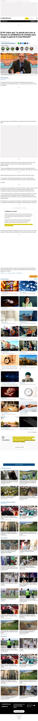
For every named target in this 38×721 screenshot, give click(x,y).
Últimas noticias (4, 636)
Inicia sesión (31, 18)
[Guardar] (29, 43)
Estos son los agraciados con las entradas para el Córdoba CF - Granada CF (27, 517)
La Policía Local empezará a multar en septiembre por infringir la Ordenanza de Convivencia (9, 533)
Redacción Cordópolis (4, 77)
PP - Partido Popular (19, 273)
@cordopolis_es (3, 79)
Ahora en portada (4, 537)
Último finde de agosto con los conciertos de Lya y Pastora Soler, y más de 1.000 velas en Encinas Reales (28, 584)
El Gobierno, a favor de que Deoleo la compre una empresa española (8, 497)
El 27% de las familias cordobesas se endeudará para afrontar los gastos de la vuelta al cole (27, 567)
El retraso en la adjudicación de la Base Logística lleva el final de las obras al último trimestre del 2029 (9, 551)
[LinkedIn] (27, 43)
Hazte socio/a (26, 18)
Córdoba (13, 273)
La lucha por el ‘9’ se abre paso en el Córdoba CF (8, 599)
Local (6, 273)
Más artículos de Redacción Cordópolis (8, 502)
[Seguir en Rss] (30, 706)
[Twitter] (25, 43)
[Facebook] (21, 43)
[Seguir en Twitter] (29, 705)
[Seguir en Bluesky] (27, 705)
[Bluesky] (23, 43)
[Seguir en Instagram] (32, 705)
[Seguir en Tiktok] (27, 706)
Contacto (19, 718)
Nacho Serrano (3, 585)
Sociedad (9, 273)
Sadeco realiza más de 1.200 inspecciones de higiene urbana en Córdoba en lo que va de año (28, 533)
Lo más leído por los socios (6, 468)
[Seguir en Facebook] (30, 705)
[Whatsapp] (18, 43)
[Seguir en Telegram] (31, 705)
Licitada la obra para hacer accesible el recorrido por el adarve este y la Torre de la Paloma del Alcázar (28, 497)
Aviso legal (19, 717)
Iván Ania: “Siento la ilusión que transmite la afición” (9, 584)
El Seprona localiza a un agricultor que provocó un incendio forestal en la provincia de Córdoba (27, 631)
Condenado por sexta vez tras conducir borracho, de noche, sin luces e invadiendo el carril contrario (28, 600)
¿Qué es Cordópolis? (19, 715)
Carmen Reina (21, 499)
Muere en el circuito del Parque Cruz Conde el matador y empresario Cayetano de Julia (9, 517)
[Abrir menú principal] (37, 18)
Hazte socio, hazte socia (19, 447)
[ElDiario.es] (33, 21)
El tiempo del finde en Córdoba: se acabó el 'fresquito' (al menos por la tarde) (27, 551)
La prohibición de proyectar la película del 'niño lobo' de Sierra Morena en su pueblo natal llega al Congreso (9, 481)
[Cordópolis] (6, 704)
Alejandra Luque (3, 570)
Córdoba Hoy (4, 21)
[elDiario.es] (6, 706)
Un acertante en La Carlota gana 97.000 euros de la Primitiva (27, 697)
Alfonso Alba (3, 519)
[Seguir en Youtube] (34, 705)
